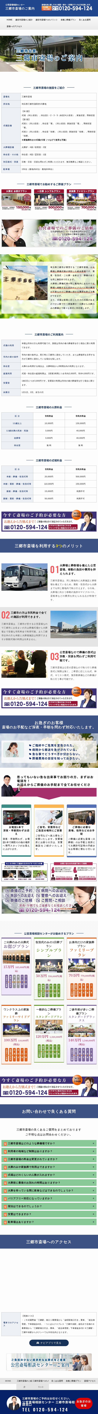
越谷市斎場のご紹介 (24, 20)
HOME (9, 20)
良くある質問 (84, 20)
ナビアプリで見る (50, 1343)
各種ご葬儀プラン (68, 20)
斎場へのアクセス (14, 26)
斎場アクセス (90, 1381)
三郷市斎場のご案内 (20, 8)
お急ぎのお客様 (84, 1403)
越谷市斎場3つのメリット (47, 20)
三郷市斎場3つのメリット (41, 1384)
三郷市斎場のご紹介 (24, 1384)
